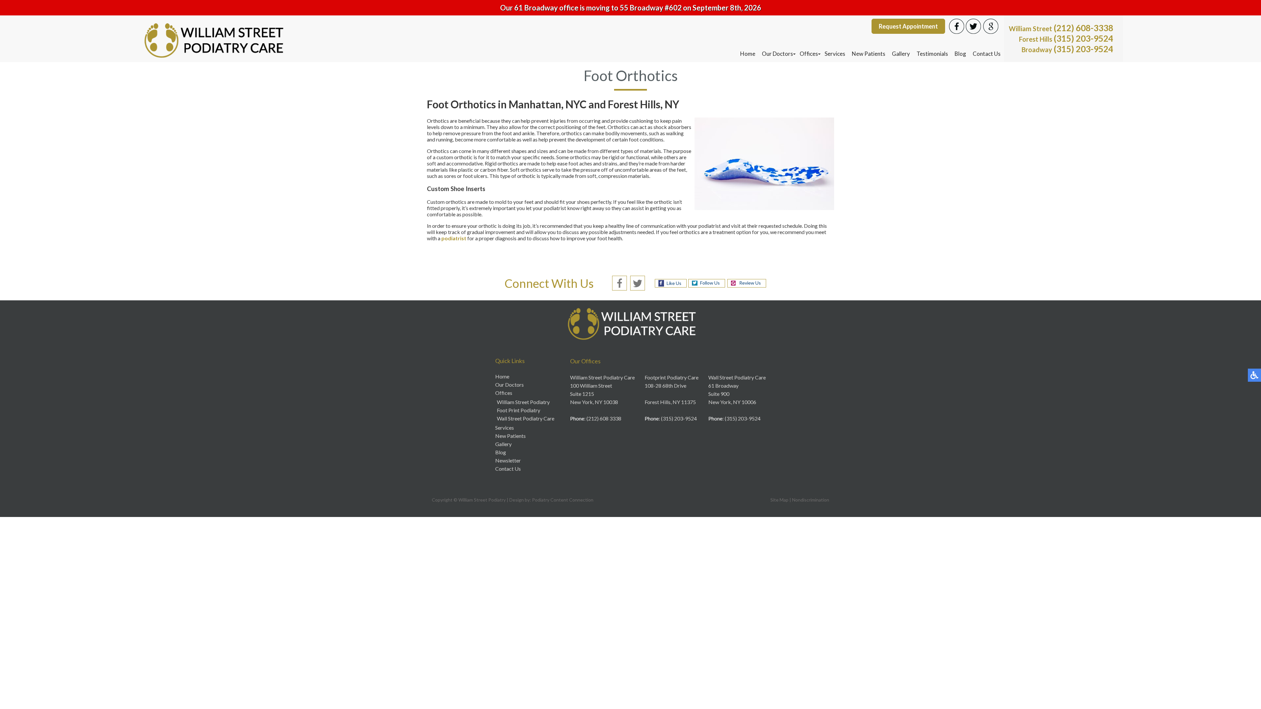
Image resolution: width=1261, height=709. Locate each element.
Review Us (750, 283)
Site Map (779, 500)
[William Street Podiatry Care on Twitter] (638, 282)
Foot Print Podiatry (518, 410)
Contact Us (987, 53)
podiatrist (453, 238)
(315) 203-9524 (1066, 38)
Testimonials (932, 53)
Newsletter (508, 460)
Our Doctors (777, 53)
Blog (960, 53)
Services (835, 53)
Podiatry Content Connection (562, 500)
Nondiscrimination (810, 500)
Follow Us (710, 283)
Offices (809, 53)
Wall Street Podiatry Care (525, 418)
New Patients (868, 53)
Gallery (901, 53)
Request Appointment (908, 26)
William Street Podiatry (523, 402)
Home (747, 53)
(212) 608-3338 (1061, 28)
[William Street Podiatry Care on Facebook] (619, 282)
